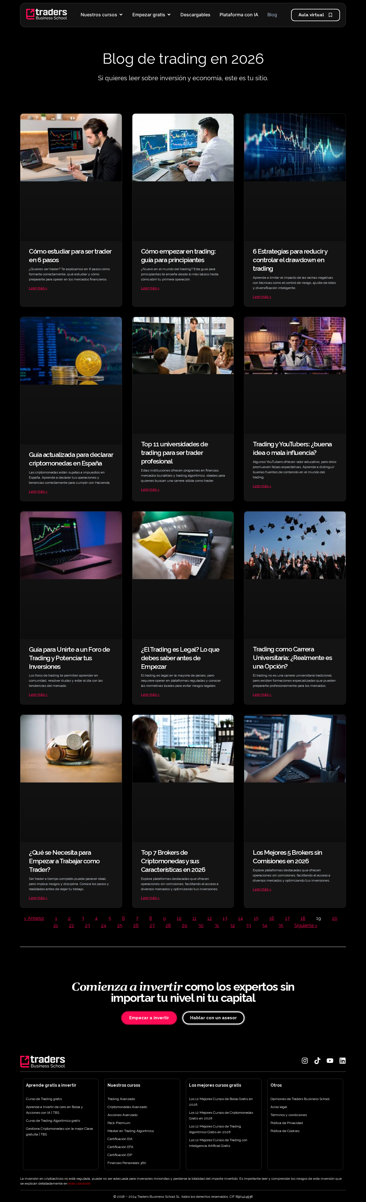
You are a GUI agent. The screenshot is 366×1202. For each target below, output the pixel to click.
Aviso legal (278, 1107)
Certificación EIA (120, 1139)
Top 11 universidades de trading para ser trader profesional (174, 452)
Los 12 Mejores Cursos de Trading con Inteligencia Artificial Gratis (218, 1143)
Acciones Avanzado (123, 1115)
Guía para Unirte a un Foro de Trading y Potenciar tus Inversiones (69, 657)
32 (232, 925)
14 (240, 918)
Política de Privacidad (286, 1123)
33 (248, 925)
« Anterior (34, 918)
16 (271, 918)
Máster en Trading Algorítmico (131, 1131)
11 (194, 918)
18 (303, 918)
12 (209, 918)
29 (184, 925)
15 (256, 918)
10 (179, 918)
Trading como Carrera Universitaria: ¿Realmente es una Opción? (292, 657)
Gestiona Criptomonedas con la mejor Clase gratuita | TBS (59, 1131)
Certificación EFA (120, 1147)
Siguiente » (305, 925)
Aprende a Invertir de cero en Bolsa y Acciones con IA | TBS (54, 1110)
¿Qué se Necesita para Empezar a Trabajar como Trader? (64, 860)
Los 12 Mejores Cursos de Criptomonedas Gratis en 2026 (221, 1115)
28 (168, 925)
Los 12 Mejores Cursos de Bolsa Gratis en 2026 (221, 1102)
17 (287, 918)
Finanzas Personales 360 (127, 1163)
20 (334, 918)
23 (87, 925)
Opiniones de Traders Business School (299, 1099)
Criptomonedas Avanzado (127, 1107)
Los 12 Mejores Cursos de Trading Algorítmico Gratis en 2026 (215, 1129)
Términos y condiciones (288, 1115)
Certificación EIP (120, 1155)
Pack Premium (119, 1123)
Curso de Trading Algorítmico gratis (53, 1121)
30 (201, 925)
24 (103, 925)
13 (225, 918)
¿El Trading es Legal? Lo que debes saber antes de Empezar (180, 657)
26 (136, 925)
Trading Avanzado (121, 1099)
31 (216, 925)
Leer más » (38, 288)
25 (119, 925)
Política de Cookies (284, 1131)
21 (55, 925)
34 (264, 925)
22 (71, 925)
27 (152, 925)
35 (280, 925)
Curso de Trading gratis (44, 1099)
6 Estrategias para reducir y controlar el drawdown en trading (290, 259)
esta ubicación (79, 1183)
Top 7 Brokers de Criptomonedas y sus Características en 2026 (173, 860)
